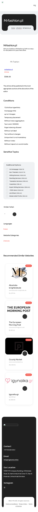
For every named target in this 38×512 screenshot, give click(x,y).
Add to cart (14, 214)
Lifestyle (19, 28)
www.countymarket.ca (16, 362)
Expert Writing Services (19, 187)
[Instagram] (4, 487)
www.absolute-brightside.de (17, 290)
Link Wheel (15, 193)
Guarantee (15, 184)
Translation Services (18, 181)
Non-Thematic (17, 172)
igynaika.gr (12, 397)
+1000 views (16, 190)
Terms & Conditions (12, 504)
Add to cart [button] (25, 279)
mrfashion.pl (8, 69)
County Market (15, 359)
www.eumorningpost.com (17, 327)
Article (6, 72)
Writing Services (17, 175)
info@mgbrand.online (11, 460)
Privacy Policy (23, 504)
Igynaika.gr (14, 394)
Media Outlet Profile (18, 196)
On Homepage (16, 169)
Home (13, 28)
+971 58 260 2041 (9, 450)
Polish (5, 229)
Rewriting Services (18, 178)
